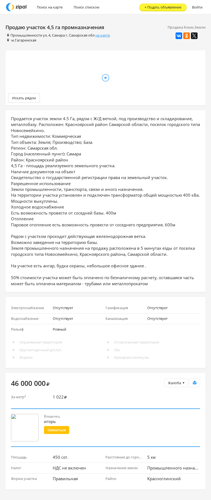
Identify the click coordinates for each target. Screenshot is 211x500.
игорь (50, 421)
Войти (197, 7)
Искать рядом (24, 97)
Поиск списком (86, 7)
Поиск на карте (50, 7)
